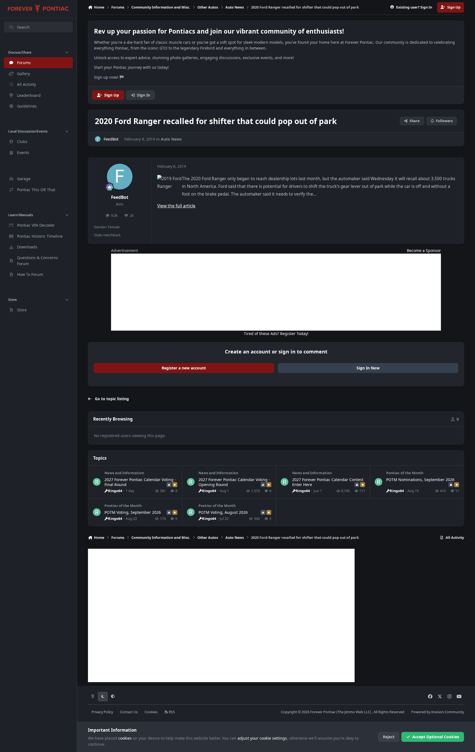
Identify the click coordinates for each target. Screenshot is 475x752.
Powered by (437, 712)
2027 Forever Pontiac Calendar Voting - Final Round (140, 482)
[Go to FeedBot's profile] (98, 139)
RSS (171, 712)
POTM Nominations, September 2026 (420, 479)
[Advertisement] (276, 292)
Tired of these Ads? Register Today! (276, 333)
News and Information (124, 472)
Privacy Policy (102, 712)
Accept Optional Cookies (435, 736)
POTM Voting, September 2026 (132, 512)
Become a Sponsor (424, 250)
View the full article (176, 206)
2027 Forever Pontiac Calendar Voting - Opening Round (234, 482)
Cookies (151, 712)
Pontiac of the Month (404, 472)
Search (23, 27)
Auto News (171, 139)
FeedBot (119, 197)
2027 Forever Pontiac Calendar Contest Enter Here (327, 482)
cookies (125, 738)
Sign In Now (368, 367)
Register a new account (184, 367)
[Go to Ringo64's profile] (97, 482)
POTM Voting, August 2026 (223, 512)
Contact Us (129, 712)
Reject (388, 736)
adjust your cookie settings (262, 738)
